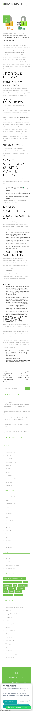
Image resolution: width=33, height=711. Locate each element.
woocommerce (16, 35)
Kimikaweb (7, 33)
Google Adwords (10, 503)
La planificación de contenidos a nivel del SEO (16, 432)
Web (10, 35)
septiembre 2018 (11, 479)
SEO (7, 517)
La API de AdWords (11, 248)
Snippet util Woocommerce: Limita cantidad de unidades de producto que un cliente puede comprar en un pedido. (17, 404)
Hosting (8, 507)
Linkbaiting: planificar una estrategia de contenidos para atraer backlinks (16, 418)
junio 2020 (9, 459)
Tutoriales (8, 527)
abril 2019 (8, 469)
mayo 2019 (9, 465)
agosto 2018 (9, 482)
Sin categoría (21, 33)
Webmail (8, 540)
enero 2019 (9, 472)
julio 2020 (9, 455)
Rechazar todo (10, 702)
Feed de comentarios (12, 565)
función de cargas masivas (15, 232)
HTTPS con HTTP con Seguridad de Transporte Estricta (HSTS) (17, 352)
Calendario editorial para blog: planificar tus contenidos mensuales (17, 412)
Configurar (24, 702)
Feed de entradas (11, 562)
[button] (18, 707)
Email (7, 500)
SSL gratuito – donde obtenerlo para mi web (16, 425)
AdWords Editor (25, 246)
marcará (14, 93)
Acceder (8, 558)
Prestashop (14, 33)
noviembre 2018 (10, 475)
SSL (7, 524)
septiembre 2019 (11, 462)
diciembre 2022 (10, 452)
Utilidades (6, 35)
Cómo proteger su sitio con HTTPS (15, 272)
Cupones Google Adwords (13, 497)
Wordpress (23, 35)
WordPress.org (10, 568)
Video (7, 534)
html (7, 510)
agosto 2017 (9, 485)
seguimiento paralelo (15, 122)
